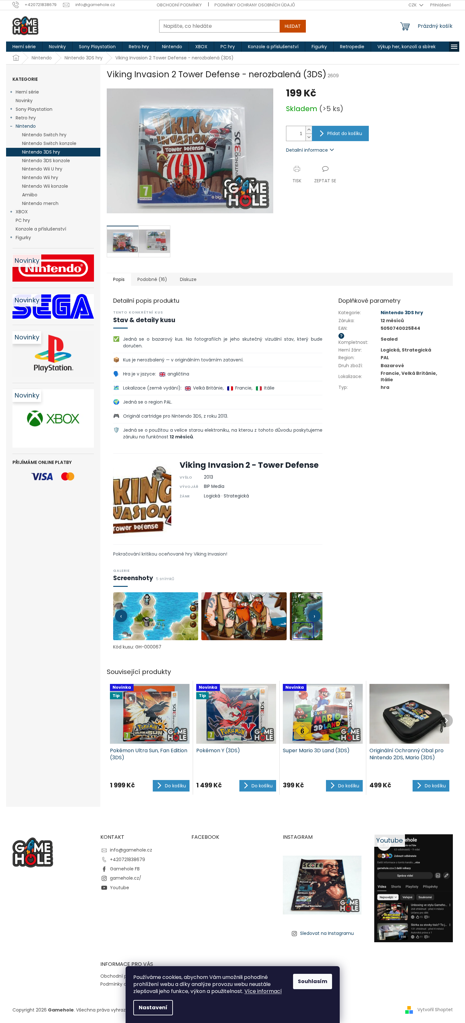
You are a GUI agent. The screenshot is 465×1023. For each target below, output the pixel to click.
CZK (413, 5)
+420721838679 (127, 859)
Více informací (263, 991)
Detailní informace (307, 150)
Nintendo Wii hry (40, 177)
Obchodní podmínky (179, 5)
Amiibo (29, 195)
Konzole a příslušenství (41, 229)
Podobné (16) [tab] (152, 279)
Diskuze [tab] (188, 279)
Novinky (24, 100)
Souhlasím (312, 981)
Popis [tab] (119, 279)
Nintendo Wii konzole (45, 186)
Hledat (293, 26)
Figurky (23, 237)
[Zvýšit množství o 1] (309, 129)
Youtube (119, 887)
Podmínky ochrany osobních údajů (254, 5)
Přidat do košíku (344, 133)
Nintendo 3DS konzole (46, 160)
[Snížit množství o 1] (309, 137)
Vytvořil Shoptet (435, 1009)
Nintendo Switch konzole (49, 143)
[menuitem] (24, 47)
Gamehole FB (125, 869)
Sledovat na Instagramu (327, 933)
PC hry (23, 220)
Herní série (27, 92)
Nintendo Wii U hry (42, 169)
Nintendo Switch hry (44, 135)
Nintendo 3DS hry (41, 152)
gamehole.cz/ (125, 878)
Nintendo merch (40, 203)
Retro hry (26, 118)
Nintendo (26, 126)
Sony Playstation (34, 109)
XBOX (22, 211)
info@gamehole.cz (131, 850)
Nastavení (153, 1007)
